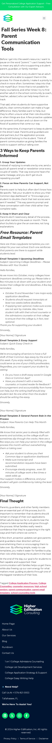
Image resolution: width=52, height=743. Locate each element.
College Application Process (23, 583)
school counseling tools (23, 593)
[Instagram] (19, 716)
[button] (44, 18)
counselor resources (23, 586)
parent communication (20, 589)
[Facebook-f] (26, 716)
